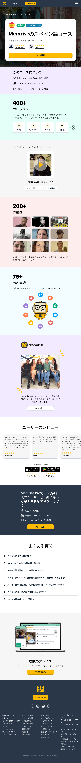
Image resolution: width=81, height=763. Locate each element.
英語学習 (25, 732)
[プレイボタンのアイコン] (40, 165)
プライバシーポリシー (38, 756)
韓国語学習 (26, 735)
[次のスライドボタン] (73, 127)
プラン (4, 726)
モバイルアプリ (7, 724)
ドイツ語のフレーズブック (69, 725)
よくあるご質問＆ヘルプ (11, 721)
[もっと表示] (76, 3)
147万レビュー (50, 476)
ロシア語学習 (26, 726)
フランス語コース (47, 724)
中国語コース (46, 729)
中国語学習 (26, 729)
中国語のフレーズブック (69, 739)
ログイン (15, 3)
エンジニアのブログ (9, 735)
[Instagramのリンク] (48, 706)
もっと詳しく (40, 408)
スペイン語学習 (10, 14)
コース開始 (40, 55)
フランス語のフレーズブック (69, 730)
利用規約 (26, 756)
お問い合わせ (7, 718)
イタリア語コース (47, 715)
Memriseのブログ (8, 732)
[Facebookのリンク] (32, 706)
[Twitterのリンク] (38, 706)
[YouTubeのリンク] (43, 706)
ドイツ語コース (46, 721)
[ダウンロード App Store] (32, 469)
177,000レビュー (32, 476)
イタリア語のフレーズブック (69, 716)
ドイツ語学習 (26, 721)
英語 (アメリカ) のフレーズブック (69, 742)
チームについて (7, 729)
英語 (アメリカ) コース (49, 732)
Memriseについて (8, 715)
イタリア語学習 (27, 715)
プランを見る (40, 526)
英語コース (45, 735)
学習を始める (30, 3)
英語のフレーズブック (68, 746)
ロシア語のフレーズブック (69, 735)
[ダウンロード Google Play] (50, 469)
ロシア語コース (46, 726)
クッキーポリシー (52, 756)
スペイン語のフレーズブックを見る (40, 188)
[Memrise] (4, 3)
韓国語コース (46, 737)
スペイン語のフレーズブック (69, 721)
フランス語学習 (27, 724)
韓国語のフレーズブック (69, 749)
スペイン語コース (47, 718)
